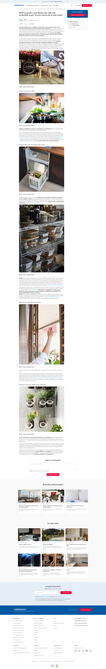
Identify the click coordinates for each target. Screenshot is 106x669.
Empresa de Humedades (38, 625)
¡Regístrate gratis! (58, 1)
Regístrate (15, 650)
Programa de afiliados (58, 652)
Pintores (35, 635)
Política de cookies (57, 661)
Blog (55, 620)
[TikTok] (90, 651)
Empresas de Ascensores (38, 620)
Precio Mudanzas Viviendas (18, 625)
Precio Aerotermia (17, 623)
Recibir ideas (66, 592)
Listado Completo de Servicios (80, 620)
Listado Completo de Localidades (81, 625)
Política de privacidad (46, 661)
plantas (26, 440)
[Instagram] (75, 651)
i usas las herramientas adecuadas (54, 285)
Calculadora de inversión (39, 655)
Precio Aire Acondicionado (18, 630)
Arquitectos (36, 642)
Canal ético (56, 650)
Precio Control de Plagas (18, 642)
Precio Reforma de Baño (18, 620)
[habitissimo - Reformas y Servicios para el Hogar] (19, 5)
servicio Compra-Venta (33, 290)
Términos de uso (59, 596)
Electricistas (36, 637)
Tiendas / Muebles (76, 25)
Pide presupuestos (87, 5)
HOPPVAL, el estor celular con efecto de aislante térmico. (45, 377)
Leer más (26, 510)
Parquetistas (36, 630)
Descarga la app (37, 652)
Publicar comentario (53, 474)
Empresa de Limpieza (38, 623)
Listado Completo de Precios (80, 618)
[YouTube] (87, 651)
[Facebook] (79, 651)
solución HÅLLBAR (36, 203)
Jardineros (36, 632)
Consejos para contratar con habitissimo (21, 652)
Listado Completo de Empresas (80, 623)
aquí (64, 600)
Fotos (55, 625)
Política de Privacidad (45, 596)
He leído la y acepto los (49, 596)
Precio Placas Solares (17, 632)
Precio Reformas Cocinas (18, 635)
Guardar (32, 23)
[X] (83, 651)
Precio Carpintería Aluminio (18, 637)
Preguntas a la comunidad (59, 623)
